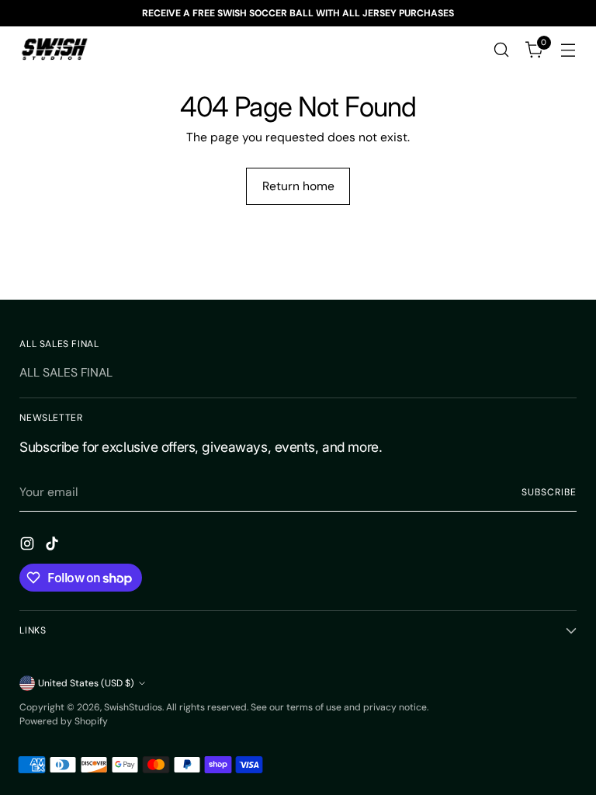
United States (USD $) (86, 683)
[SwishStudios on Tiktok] (53, 546)
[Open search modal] (502, 50)
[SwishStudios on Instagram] (28, 546)
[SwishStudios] (54, 49)
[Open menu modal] (568, 50)
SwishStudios (133, 707)
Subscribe (549, 492)
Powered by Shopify (63, 721)
